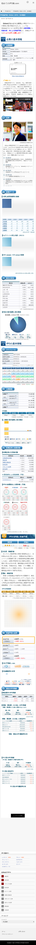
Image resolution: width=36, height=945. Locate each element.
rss (28, 2)
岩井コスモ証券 (8, 902)
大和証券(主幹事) (7, 458)
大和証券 (7, 910)
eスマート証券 (8, 891)
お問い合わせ (21, 931)
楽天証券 (5, 469)
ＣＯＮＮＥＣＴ (7, 479)
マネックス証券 (7, 467)
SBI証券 (5, 460)
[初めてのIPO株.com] (10, 3)
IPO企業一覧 (10, 18)
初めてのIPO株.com (17, 942)
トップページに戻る (17, 815)
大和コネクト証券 (9, 898)
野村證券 (7, 906)
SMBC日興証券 (7, 462)
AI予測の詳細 (26, 666)
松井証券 (5, 464)
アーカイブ (4, 919)
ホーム (3, 931)
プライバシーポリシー (7, 934)
